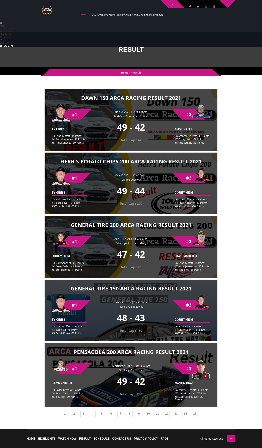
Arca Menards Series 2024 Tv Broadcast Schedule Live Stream (127, 14)
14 (185, 413)
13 (176, 413)
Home (124, 72)
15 (194, 413)
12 (166, 413)
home (31, 438)
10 (148, 413)
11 (157, 413)
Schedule (101, 438)
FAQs (165, 438)
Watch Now (67, 438)
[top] (231, 438)
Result (85, 438)
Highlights (47, 438)
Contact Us (121, 438)
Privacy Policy (146, 438)
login (8, 45)
